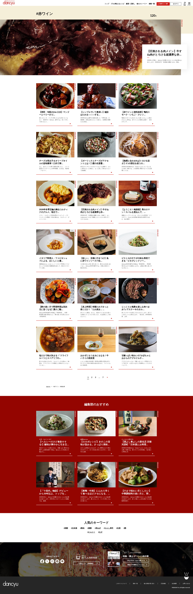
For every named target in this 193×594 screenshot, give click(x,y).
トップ (107, 4)
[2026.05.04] (55, 144)
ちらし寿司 (108, 528)
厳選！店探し (130, 4)
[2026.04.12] (96, 144)
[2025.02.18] (96, 291)
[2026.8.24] (96, 423)
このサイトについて (121, 583)
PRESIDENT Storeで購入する (136, 560)
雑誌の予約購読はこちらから (135, 564)
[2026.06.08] (96, 96)
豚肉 (82, 528)
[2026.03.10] (138, 144)
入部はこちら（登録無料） (86, 563)
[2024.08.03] (138, 339)
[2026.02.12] (55, 193)
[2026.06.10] (55, 96)
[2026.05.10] (138, 96)
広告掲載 (163, 583)
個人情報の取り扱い (149, 583)
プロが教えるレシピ (117, 4)
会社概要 (174, 583)
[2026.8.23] (138, 474)
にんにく (91, 532)
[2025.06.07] (55, 291)
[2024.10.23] (138, 291)
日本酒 (74, 528)
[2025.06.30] (96, 242)
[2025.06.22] (138, 242)
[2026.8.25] (55, 423)
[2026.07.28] (90, 47)
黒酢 (89, 528)
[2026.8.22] (55, 474)
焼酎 (66, 528)
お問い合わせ (186, 583)
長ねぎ (98, 528)
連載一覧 (152, 4)
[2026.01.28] (96, 193)
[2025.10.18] (138, 193)
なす (100, 532)
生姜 (118, 528)
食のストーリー (142, 4)
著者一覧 (135, 583)
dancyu (48, 386)
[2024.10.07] (55, 339)
